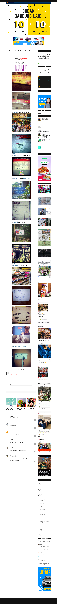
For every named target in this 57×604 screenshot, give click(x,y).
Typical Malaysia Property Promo (9, 409)
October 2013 (41, 499)
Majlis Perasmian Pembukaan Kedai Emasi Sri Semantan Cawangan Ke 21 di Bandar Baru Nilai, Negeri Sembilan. (44, 550)
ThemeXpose (13, 602)
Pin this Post (30, 384)
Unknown (11, 431)
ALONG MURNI (41, 544)
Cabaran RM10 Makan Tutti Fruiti (44, 514)
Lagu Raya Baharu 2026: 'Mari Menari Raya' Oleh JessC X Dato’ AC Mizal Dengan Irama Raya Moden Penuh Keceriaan (44, 554)
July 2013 (41, 529)
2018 (39, 489)
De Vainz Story (41, 559)
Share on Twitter (22, 384)
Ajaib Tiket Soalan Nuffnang (43, 503)
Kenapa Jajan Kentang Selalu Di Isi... (21, 409)
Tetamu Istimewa (13, 455)
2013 (39, 495)
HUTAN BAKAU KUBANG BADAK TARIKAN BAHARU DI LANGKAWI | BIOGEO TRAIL (43, 561)
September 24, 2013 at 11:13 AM (14, 417)
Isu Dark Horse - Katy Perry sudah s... (31, 409)
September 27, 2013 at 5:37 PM (13, 456)
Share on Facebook (14, 384)
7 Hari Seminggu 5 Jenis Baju (43, 501)
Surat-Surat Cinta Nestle (43, 509)
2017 (39, 490)
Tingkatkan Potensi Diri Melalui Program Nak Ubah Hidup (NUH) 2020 (44, 564)
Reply (35, 443)
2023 (39, 483)
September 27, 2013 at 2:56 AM (13, 448)
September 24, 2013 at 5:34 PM (13, 425)
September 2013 (42, 500)
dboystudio (40, 540)
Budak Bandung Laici (42, 556)
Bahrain (11, 439)
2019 (39, 488)
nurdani (11, 447)
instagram (44, 70)
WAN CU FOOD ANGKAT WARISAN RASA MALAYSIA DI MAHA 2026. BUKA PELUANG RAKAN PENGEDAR (44, 542)
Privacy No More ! (41, 548)
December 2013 (42, 496)
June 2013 (41, 530)
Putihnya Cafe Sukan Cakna (43, 512)
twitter (48, 70)
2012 (39, 534)
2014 (39, 494)
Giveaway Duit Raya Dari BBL (45, 146)
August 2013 (41, 528)
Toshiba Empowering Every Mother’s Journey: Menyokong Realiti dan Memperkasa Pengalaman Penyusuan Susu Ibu (44, 546)
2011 (39, 535)
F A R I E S (40, 552)
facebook (40, 70)
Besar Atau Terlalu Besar (43, 524)
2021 (39, 485)
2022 (39, 484)
